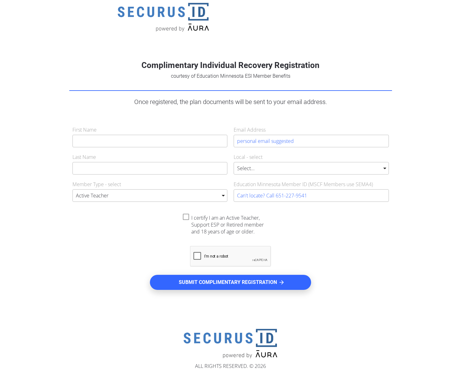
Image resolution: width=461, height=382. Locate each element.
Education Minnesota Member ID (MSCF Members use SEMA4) (303, 184)
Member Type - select (96, 184)
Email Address (250, 129)
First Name (84, 129)
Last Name (84, 157)
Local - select (248, 157)
